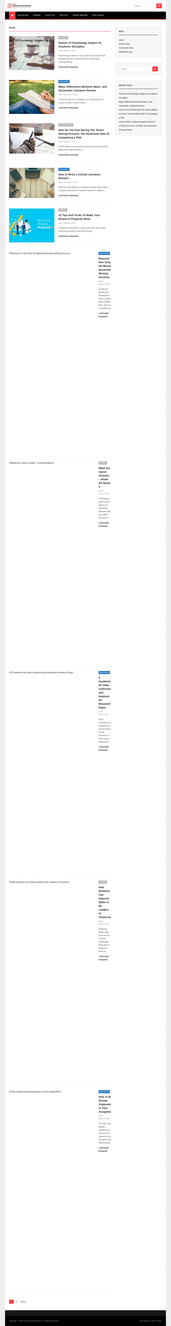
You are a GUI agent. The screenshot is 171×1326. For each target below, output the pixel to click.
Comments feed (126, 48)
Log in (121, 40)
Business (63, 37)
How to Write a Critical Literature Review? (137, 122)
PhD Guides (98, 15)
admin (60, 51)
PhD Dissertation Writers (32, 1321)
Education (23, 15)
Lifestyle (50, 15)
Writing (62, 210)
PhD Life (63, 15)
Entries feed (124, 44)
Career (36, 15)
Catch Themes (156, 1321)
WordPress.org (125, 52)
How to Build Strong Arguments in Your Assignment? (107, 1104)
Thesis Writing (80, 15)
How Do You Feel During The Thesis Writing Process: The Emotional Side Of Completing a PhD (83, 134)
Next (23, 1302)
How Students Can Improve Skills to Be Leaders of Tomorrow (105, 902)
